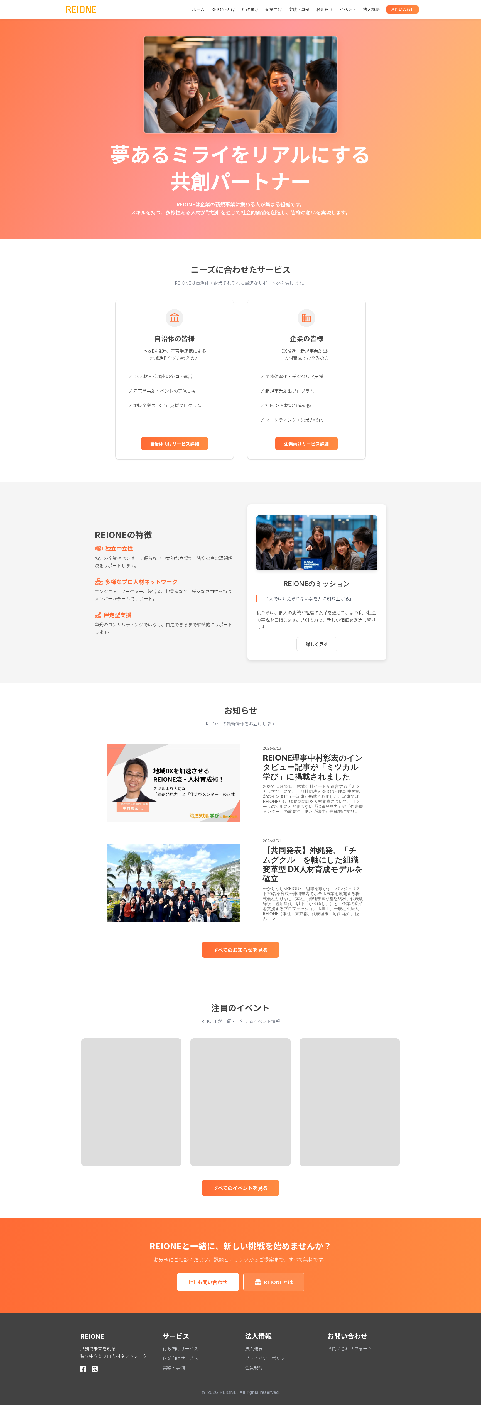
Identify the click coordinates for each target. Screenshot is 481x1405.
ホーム (198, 9)
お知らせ (324, 9)
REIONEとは (223, 9)
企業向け (273, 9)
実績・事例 (299, 9)
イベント (348, 9)
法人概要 (371, 9)
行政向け (250, 9)
